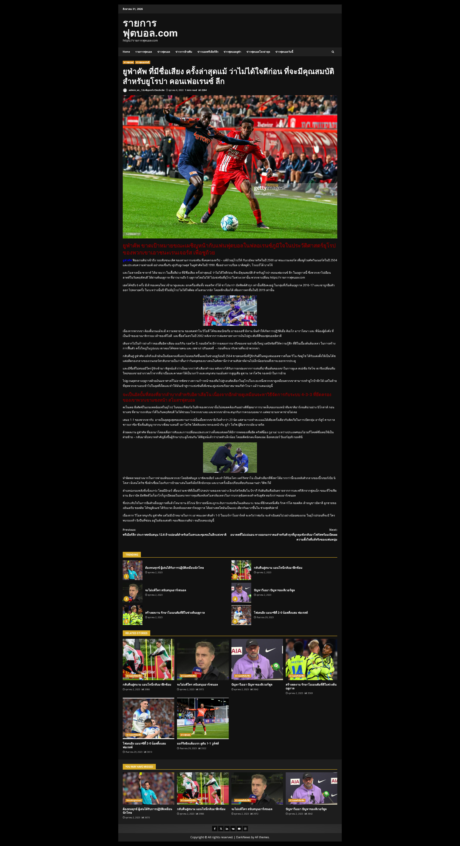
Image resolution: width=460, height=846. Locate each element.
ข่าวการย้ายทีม (184, 51)
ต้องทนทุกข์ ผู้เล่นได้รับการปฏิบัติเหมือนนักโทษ (132, 570)
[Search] (333, 51)
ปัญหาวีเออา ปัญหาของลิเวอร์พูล (241, 593)
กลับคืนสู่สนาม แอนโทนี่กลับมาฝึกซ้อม (241, 570)
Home (126, 51)
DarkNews (243, 837)
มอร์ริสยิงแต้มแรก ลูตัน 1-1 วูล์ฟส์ (203, 718)
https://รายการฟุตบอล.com (287, 277)
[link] (297, 331)
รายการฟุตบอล (143, 51)
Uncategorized (133, 800)
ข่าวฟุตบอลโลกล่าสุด (258, 51)
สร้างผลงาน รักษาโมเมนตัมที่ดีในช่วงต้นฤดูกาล (132, 615)
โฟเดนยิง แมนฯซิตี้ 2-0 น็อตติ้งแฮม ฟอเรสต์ (241, 615)
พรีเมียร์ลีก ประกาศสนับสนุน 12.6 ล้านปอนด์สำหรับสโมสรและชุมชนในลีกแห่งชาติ (174, 532)
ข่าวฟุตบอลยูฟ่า (232, 51)
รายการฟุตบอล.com (150, 28)
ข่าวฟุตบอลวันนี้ (284, 51)
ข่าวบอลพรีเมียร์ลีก (207, 51)
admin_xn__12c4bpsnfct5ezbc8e (146, 90)
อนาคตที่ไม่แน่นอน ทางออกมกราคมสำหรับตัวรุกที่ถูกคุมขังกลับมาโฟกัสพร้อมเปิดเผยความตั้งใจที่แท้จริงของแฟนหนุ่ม (283, 534)
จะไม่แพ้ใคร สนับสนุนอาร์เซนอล (132, 593)
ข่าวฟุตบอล (163, 51)
